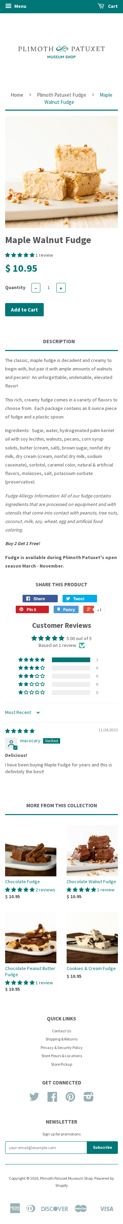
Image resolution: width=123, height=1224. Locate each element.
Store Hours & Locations (61, 1055)
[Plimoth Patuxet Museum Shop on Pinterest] (70, 1099)
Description (59, 341)
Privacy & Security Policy (62, 1047)
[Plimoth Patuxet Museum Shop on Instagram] (88, 1099)
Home (17, 95)
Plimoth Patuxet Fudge (61, 95)
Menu (19, 6)
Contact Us (61, 1030)
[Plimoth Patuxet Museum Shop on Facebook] (52, 1099)
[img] (20, 731)
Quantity (15, 287)
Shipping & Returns (61, 1039)
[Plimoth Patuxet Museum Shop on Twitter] (34, 1099)
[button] (20, 255)
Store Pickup (61, 1064)
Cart (112, 6)
